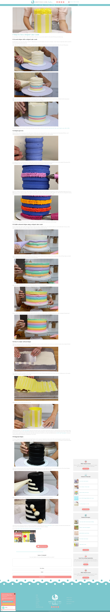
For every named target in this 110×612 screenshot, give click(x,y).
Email (42, 572)
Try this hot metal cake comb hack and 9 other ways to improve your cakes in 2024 (54, 128)
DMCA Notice (69, 603)
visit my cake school (48, 525)
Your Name (42, 568)
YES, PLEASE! (86, 468)
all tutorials (85, 509)
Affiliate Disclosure (70, 601)
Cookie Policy (69, 599)
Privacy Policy (69, 597)
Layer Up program (26, 430)
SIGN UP (85, 564)
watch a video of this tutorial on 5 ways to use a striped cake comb (29, 528)
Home (37, 595)
